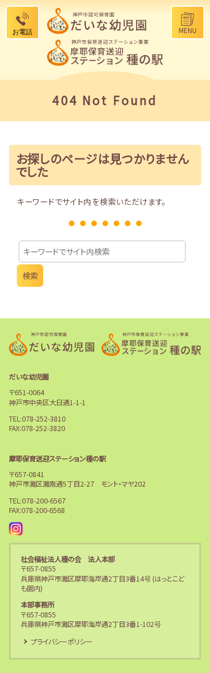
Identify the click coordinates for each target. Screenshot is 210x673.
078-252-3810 (44, 419)
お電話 (22, 32)
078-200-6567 (44, 501)
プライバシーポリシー (61, 642)
